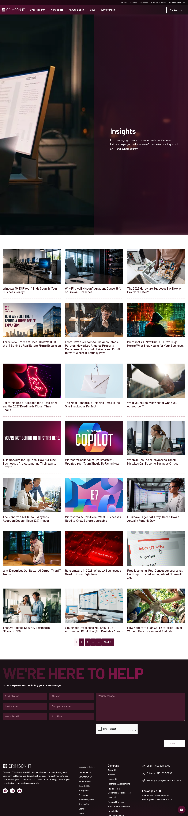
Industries (114, 788)
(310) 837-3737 (164, 773)
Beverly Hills (84, 786)
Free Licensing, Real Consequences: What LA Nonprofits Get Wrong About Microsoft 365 (155, 574)
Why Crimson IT (109, 9)
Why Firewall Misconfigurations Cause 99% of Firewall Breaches (93, 290)
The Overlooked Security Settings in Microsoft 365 (26, 629)
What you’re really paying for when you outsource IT (152, 404)
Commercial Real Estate (119, 793)
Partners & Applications (119, 784)
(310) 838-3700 (177, 2)
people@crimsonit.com (167, 780)
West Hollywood (86, 799)
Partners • (146, 3)
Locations (85, 772)
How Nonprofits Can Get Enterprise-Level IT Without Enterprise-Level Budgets (156, 629)
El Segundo (84, 790)
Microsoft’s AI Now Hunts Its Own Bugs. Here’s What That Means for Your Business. (155, 343)
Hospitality (113, 811)
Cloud (92, 9)
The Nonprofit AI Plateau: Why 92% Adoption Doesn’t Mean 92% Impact (26, 518)
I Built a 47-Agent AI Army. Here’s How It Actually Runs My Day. (153, 518)
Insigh (110, 774)
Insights (133, 3)
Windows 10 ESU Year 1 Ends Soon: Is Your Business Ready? (30, 290)
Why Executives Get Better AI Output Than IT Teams (32, 572)
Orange (82, 809)
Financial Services (116, 802)
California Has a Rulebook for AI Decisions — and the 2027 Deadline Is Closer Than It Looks (31, 406)
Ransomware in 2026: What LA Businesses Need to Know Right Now (93, 572)
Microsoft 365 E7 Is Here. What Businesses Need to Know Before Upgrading (93, 518)
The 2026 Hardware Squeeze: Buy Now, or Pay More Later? (154, 290)
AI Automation (76, 9)
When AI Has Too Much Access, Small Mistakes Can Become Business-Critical (153, 461)
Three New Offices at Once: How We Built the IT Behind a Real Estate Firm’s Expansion (32, 343)
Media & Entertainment (119, 806)
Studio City (84, 804)
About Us (112, 770)
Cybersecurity (37, 9)
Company (113, 765)
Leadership (113, 779)
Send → (174, 743)
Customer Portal (158, 3)
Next (106, 642)
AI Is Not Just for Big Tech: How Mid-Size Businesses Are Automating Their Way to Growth (29, 463)
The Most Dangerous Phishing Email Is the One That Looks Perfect (92, 404)
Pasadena (83, 795)
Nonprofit (112, 797)
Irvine (81, 813)
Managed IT (57, 9)
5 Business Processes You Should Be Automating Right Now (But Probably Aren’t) (93, 629)
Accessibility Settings (87, 767)
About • (125, 3)
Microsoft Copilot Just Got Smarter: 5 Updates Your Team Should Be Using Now (92, 461)
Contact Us (176, 10)
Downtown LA (85, 777)
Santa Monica (85, 781)
